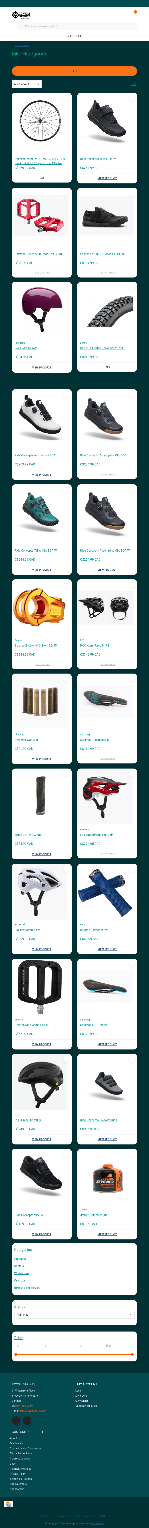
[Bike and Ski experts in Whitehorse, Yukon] (25, 14)
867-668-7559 (24, 1405)
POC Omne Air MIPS (28, 1120)
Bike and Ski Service (27, 1287)
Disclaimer (45, 1516)
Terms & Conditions (65, 1516)
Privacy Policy (88, 1516)
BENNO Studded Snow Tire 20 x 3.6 (102, 348)
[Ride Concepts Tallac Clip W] (107, 121)
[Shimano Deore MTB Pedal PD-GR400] (42, 216)
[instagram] (27, 1420)
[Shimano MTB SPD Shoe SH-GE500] (107, 216)
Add (43, 178)
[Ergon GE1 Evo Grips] (42, 797)
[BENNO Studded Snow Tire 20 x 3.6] (107, 310)
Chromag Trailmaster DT (95, 740)
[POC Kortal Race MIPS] (107, 607)
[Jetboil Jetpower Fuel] (107, 1177)
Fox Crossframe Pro (28, 930)
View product (107, 178)
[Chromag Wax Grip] (42, 702)
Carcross (20, 1280)
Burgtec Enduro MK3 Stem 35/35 (36, 645)
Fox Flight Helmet (26, 348)
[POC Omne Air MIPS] (42, 1082)
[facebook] (16, 1420)
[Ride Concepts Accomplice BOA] (42, 417)
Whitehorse (21, 1273)
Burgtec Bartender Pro (94, 930)
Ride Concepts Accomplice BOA (35, 455)
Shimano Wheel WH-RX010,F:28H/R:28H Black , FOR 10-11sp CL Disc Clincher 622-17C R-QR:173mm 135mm (40, 161)
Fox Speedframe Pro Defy (97, 835)
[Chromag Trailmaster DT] (107, 702)
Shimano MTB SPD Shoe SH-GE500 (103, 254)
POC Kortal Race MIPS (94, 645)
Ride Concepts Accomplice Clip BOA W (105, 550)
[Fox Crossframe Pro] (42, 892)
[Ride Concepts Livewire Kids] (107, 1082)
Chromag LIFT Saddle (94, 1025)
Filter (75, 71)
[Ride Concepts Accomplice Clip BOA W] (107, 512)
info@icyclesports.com (33, 1410)
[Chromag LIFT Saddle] (107, 987)
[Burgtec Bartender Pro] (107, 892)
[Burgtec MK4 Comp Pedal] (42, 987)
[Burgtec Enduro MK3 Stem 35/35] (42, 607)
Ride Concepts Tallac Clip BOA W (36, 550)
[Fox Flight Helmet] (42, 310)
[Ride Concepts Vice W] (42, 1177)
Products (20, 1258)
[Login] (119, 14)
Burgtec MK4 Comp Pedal (31, 1025)
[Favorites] (126, 14)
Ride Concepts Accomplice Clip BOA (103, 455)
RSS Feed (105, 1516)
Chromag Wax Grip (26, 740)
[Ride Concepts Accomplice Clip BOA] (107, 417)
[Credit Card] (8, 1504)
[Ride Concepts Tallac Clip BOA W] (42, 512)
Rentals (19, 1266)
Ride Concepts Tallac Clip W (98, 159)
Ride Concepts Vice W (29, 1215)
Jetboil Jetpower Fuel (94, 1215)
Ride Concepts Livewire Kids (98, 1120)
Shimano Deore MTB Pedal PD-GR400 (39, 254)
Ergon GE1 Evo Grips (28, 835)
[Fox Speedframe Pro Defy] (107, 797)
